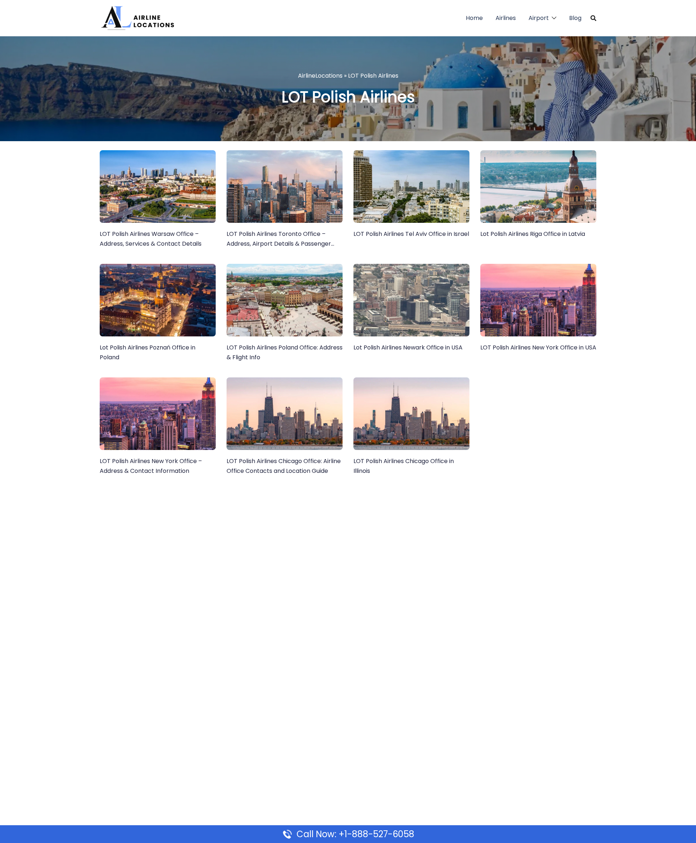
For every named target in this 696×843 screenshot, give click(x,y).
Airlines (506, 18)
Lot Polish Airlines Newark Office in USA (408, 347)
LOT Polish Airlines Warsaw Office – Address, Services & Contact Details (151, 239)
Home (474, 18)
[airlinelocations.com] (137, 17)
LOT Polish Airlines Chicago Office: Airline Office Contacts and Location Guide (284, 466)
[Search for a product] (593, 18)
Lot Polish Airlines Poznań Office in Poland (147, 352)
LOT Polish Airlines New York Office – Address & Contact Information (151, 466)
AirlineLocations (320, 75)
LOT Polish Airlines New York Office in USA (538, 347)
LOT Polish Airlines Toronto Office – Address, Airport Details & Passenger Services (279, 239)
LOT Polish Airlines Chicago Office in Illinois (403, 466)
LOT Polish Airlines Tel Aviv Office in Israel (411, 234)
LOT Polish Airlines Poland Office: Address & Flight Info (285, 352)
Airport (539, 18)
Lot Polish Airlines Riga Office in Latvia (532, 234)
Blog (575, 18)
